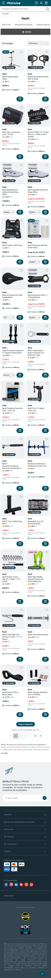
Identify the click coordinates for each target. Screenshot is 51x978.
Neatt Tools (6, 25)
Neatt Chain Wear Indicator (38, 635)
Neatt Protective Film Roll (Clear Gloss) (37, 246)
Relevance (33, 43)
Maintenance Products (24, 25)
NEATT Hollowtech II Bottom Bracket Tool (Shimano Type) (36, 353)
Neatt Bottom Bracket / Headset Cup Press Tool (37, 465)
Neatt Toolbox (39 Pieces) (12, 245)
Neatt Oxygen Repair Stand (10, 78)
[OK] (45, 798)
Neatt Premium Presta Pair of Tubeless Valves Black (12, 352)
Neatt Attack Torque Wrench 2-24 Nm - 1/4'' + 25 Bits (11, 579)
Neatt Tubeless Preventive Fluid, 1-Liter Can (12, 409)
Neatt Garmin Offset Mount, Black (10, 693)
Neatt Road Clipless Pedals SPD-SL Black (38, 78)
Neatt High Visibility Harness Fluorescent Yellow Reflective (36, 579)
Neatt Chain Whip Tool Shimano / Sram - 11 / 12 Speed (12, 637)
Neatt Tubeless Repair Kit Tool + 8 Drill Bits (37, 693)
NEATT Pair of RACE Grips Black (12, 522)
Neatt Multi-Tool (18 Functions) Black (35, 522)
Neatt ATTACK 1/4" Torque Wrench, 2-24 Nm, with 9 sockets (38, 134)
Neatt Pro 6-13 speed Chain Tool (36, 409)
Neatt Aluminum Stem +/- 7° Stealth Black (38, 296)
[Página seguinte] (40, 736)
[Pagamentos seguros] (17, 866)
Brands (6, 14)
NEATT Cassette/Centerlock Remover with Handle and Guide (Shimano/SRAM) (12, 466)
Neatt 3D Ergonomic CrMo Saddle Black (12, 296)
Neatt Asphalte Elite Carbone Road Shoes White (10, 192)
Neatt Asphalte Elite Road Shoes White (38, 191)
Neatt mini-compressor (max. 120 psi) (11, 133)
